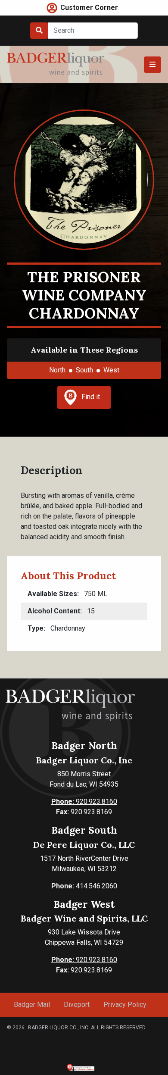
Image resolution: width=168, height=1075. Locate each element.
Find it (90, 397)
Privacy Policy (124, 1004)
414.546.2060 (84, 886)
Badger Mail (32, 1004)
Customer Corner (89, 7)
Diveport (77, 1004)
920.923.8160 (84, 801)
